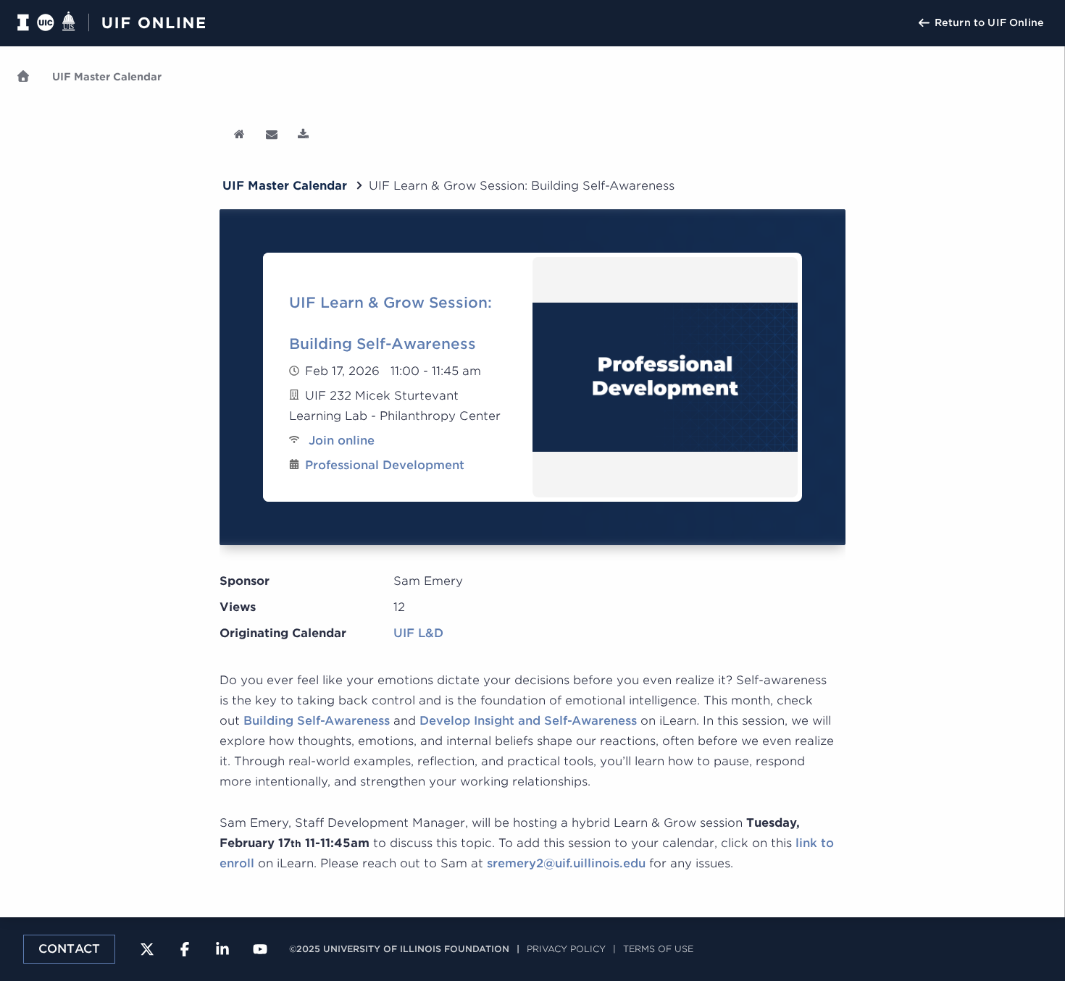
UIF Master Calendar (107, 77)
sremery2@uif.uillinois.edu (566, 863)
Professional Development (384, 465)
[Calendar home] (241, 135)
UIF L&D (418, 633)
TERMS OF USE (658, 948)
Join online (340, 440)
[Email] (273, 135)
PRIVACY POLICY (566, 948)
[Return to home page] (119, 23)
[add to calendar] (305, 135)
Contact (69, 949)
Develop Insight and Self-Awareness (528, 721)
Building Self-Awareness (316, 721)
